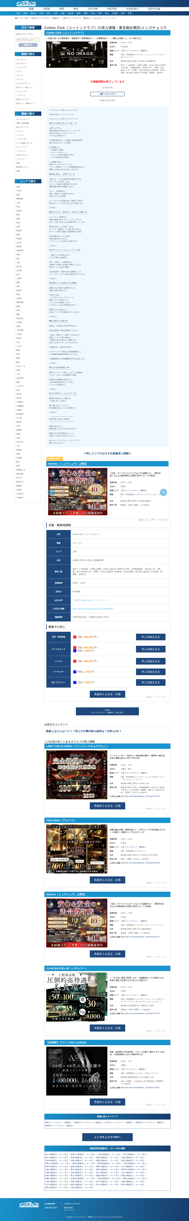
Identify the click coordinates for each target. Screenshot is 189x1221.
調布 (18, 350)
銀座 (18, 215)
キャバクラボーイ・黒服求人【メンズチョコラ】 (91, 1217)
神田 (18, 235)
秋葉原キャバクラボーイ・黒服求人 (88, 1122)
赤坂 (18, 223)
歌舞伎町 (19, 199)
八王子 (19, 346)
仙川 (18, 390)
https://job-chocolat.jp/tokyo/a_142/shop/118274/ (140, 937)
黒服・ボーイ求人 (22, 18)
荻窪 (18, 294)
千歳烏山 (19, 402)
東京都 (124, 61)
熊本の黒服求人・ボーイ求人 (82, 1169)
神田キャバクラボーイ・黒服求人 (58, 1122)
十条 (18, 374)
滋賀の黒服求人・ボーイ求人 (107, 1160)
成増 (18, 370)
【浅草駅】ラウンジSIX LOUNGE (66, 1042)
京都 (62, 13)
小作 (18, 446)
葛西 (18, 255)
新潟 (123, 13)
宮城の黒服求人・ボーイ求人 (109, 1178)
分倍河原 (19, 378)
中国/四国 (112, 9)
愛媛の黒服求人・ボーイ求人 (57, 1178)
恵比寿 (19, 211)
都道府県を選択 (51, 1208)
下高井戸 (19, 498)
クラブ (19, 71)
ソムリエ (19, 135)
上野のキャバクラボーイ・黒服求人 (76, 18)
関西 (61, 9)
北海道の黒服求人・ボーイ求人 (83, 1178)
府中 (18, 354)
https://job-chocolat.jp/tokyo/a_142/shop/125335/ (140, 863)
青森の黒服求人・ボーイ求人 (133, 1182)
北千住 (19, 243)
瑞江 (18, 258)
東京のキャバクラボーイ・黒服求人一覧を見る (107, 711)
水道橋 (19, 458)
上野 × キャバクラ (107, 94)
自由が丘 (19, 318)
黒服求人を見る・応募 (107, 694)
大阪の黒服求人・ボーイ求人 (133, 1157)
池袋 (18, 187)
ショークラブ (21, 91)
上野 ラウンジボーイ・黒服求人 (133, 847)
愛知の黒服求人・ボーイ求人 (84, 1163)
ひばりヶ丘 (20, 366)
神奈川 (33, 13)
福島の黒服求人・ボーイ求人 (135, 1178)
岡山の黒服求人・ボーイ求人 (107, 1173)
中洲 (92, 13)
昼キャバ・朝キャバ (24, 87)
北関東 (46, 9)
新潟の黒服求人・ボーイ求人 (133, 1184)
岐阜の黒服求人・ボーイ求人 (57, 1166)
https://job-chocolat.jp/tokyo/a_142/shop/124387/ (140, 1087)
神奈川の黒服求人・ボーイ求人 (83, 1154)
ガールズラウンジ (23, 83)
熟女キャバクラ (22, 99)
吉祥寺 (19, 298)
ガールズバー (21, 63)
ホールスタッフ (22, 119)
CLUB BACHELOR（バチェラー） (69, 463)
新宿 (25, 13)
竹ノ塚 (19, 418)
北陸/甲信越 (154, 9)
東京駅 (19, 231)
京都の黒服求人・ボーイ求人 (82, 1160)
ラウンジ (19, 79)
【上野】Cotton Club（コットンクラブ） (90, 600)
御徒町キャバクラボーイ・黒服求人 (59, 1126)
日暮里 (19, 410)
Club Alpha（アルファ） (61, 820)
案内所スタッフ (22, 167)
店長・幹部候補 (22, 123)
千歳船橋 (19, 406)
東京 (18, 13)
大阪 (55, 13)
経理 (18, 163)
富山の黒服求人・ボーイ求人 (107, 1184)
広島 (100, 13)
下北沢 (19, 334)
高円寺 (19, 290)
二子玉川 (19, 386)
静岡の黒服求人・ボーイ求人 (109, 1163)
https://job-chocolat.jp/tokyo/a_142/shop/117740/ (140, 1013)
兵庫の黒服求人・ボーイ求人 (57, 1160)
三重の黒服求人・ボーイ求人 (135, 1163)
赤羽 (18, 310)
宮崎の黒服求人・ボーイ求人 (107, 1169)
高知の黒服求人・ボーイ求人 (133, 1175)
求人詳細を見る (150, 636)
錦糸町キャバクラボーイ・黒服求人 (150, 1122)
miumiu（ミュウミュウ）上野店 (65, 894)
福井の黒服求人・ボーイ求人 (82, 1184)
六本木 (19, 191)
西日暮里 (19, 414)
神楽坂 (19, 450)
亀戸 (18, 462)
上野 (18, 203)
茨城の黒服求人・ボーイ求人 (82, 1157)
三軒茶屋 (19, 330)
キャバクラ (20, 59)
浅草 (18, 227)
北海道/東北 (132, 9)
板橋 (18, 314)
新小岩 (19, 266)
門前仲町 (19, 251)
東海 (75, 9)
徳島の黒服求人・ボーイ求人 (107, 1175)
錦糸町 (19, 247)
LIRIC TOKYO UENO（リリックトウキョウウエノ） (77, 746)
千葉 (41, 13)
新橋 (18, 219)
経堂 (18, 382)
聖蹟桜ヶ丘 (20, 470)
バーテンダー (21, 139)
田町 (18, 466)
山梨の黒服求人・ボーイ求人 (82, 1187)
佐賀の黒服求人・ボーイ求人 (57, 1169)
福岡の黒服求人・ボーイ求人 (82, 1166)
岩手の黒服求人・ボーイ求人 (107, 1182)
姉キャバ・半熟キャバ (25, 103)
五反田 (19, 270)
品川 (18, 274)
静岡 (78, 13)
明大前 (19, 394)
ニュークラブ (21, 67)
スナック (19, 75)
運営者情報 (68, 1208)
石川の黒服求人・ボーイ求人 (57, 1184)
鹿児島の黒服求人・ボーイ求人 (134, 1169)
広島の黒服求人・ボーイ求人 (82, 1173)
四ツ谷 (19, 478)
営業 (18, 171)
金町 (18, 454)
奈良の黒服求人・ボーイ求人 (133, 1160)
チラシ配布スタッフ (24, 143)
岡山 (107, 13)
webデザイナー (22, 155)
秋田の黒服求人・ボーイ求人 (82, 1182)
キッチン (19, 131)
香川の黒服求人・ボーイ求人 (82, 1175)
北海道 (115, 13)
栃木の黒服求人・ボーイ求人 (57, 1157)
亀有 (18, 362)
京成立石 (19, 494)
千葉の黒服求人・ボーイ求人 (109, 1154)
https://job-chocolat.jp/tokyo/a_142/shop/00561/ (93, 609)
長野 (130, 13)
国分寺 (19, 338)
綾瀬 (18, 434)
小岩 (18, 262)
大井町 (19, 278)
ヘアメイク (20, 151)
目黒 (18, 326)
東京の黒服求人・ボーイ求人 (57, 1154)
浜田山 (19, 398)
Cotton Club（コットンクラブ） (65, 32)
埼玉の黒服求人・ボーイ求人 (135, 1154)
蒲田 (18, 282)
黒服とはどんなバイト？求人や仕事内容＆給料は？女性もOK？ (84, 731)
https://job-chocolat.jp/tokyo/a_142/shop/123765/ (140, 796)
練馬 (18, 306)
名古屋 (70, 13)
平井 (18, 426)
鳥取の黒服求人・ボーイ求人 (57, 1175)
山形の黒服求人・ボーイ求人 (57, 1182)
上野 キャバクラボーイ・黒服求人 (134, 51)
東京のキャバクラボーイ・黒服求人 (45, 18)
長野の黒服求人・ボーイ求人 (57, 1187)
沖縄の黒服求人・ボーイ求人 (57, 1173)
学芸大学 (19, 442)
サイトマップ (69, 1210)
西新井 (19, 422)
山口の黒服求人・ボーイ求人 (133, 1173)
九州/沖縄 (92, 9)
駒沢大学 (19, 482)
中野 (18, 286)
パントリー (20, 159)
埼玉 (48, 13)
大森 (18, 438)
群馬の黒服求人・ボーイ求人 (107, 1157)
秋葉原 (19, 239)
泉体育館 (19, 474)
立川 (18, 342)
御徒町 (19, 486)
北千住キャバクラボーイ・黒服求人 (119, 1122)
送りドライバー (22, 127)
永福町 (19, 490)
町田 (18, 358)
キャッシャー (21, 147)
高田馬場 (19, 302)
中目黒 (19, 322)
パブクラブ (20, 95)
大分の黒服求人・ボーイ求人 (133, 1166)
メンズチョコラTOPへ (107, 1137)
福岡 (85, 13)
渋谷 (18, 207)
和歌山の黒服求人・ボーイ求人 (57, 1163)
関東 (31, 9)
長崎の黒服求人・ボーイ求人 (107, 1166)
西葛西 (19, 430)
